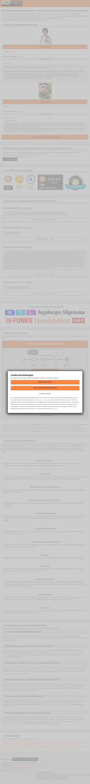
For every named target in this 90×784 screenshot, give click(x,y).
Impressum (54, 408)
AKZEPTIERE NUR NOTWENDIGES (45, 388)
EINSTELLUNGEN (45, 394)
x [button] (78, 375)
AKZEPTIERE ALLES (45, 382)
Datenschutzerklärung (43, 400)
